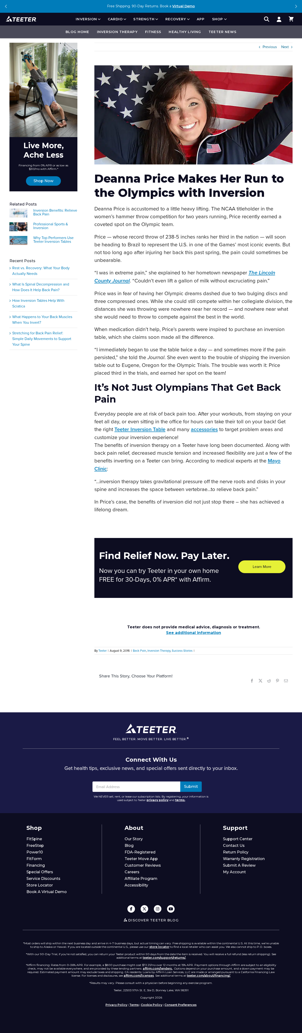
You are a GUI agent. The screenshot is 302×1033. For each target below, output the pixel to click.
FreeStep (35, 845)
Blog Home (77, 32)
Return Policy (235, 852)
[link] (279, 19)
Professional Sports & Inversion (50, 226)
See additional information (193, 632)
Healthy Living (185, 32)
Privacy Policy (116, 1005)
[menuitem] (88, 19)
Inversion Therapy (117, 32)
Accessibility (136, 885)
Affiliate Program (141, 878)
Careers (132, 872)
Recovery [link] (175, 19)
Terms (134, 1005)
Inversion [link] (86, 19)
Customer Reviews (143, 865)
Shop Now (43, 181)
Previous (6, 6)
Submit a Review (239, 865)
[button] (291, 19)
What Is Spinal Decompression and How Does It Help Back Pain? (40, 287)
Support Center (237, 839)
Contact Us (234, 845)
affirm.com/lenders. (157, 968)
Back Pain (139, 650)
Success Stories (182, 650)
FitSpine (34, 839)
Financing (35, 865)
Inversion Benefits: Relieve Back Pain (55, 212)
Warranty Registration (244, 859)
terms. (180, 800)
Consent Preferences (180, 1005)
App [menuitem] (201, 19)
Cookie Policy (151, 1005)
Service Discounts (43, 878)
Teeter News (222, 32)
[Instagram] (157, 909)
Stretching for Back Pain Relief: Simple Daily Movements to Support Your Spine (41, 338)
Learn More (262, 566)
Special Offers (39, 872)
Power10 (34, 852)
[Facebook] (131, 909)
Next (296, 6)
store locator (159, 947)
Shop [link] (217, 19)
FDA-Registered (140, 852)
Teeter (102, 650)
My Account (234, 872)
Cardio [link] (115, 19)
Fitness (153, 32)
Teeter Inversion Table (139, 429)
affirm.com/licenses (139, 975)
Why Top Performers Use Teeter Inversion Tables (53, 240)
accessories (204, 429)
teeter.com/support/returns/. (164, 957)
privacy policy (157, 800)
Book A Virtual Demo (46, 892)
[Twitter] (144, 909)
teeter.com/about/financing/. (209, 975)
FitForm (34, 859)
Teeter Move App (141, 859)
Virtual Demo (183, 6)
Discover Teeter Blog (153, 920)
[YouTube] (171, 909)
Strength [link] (144, 19)
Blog (129, 845)
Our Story (134, 839)
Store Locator (39, 885)
